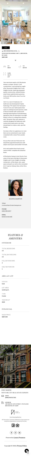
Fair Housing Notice (15, 417)
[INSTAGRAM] (15, 432)
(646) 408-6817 (6, 211)
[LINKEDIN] (19, 432)
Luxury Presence (19, 437)
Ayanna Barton (15, 199)
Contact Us (15, 378)
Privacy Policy (22, 446)
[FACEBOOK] (11, 432)
